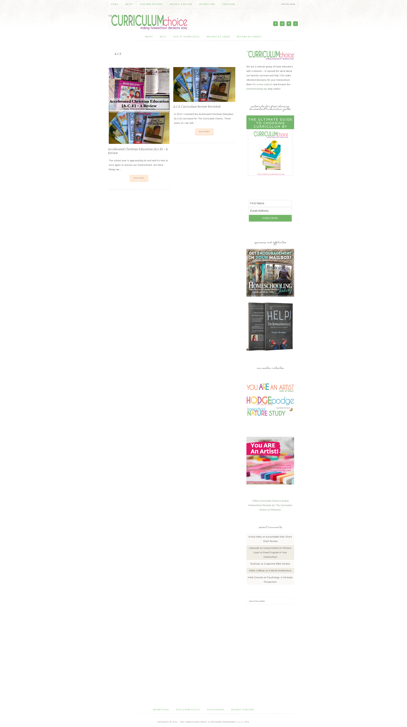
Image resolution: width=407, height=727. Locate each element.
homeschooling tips (256, 89)
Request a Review (242, 709)
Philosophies (215, 709)
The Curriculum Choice (148, 22)
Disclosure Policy (188, 709)
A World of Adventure (280, 570)
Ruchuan (255, 563)
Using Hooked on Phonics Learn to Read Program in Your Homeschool (272, 552)
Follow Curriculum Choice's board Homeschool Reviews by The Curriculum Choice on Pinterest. (270, 505)
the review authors (262, 84)
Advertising (161, 709)
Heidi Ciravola (255, 577)
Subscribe (270, 218)
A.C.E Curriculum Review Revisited (197, 107)
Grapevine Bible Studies (277, 563)
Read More (139, 178)
